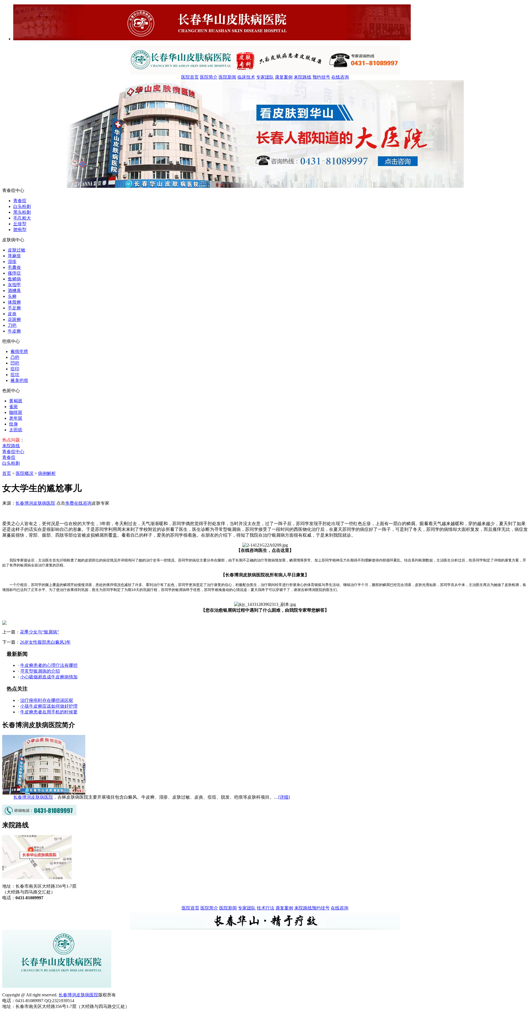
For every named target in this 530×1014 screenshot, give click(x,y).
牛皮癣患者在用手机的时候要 (49, 712)
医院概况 (24, 473)
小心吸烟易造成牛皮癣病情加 (49, 677)
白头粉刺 (22, 206)
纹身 (13, 424)
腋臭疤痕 (19, 380)
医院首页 (190, 77)
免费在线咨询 (78, 503)
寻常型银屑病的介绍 (40, 671)
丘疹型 (19, 223)
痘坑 (14, 374)
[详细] (284, 797)
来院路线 (302, 77)
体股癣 (14, 302)
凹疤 (14, 363)
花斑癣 (14, 319)
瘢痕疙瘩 (19, 351)
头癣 (12, 296)
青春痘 (19, 200)
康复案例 (284, 77)
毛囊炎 (14, 267)
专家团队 (265, 77)
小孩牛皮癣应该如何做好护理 (49, 706)
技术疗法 (265, 908)
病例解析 (47, 473)
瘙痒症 (14, 273)
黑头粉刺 (22, 212)
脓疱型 (19, 229)
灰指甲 (14, 284)
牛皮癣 (14, 331)
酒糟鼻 (14, 290)
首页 (6, 473)
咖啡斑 (15, 412)
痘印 (14, 368)
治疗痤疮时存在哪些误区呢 (46, 700)
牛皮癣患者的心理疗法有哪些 (49, 665)
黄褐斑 (15, 400)
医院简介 (209, 77)
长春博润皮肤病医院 (35, 503)
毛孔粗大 (22, 218)
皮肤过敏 (16, 250)
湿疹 (12, 261)
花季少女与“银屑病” (39, 632)
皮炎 (12, 313)
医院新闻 (227, 77)
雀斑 (13, 406)
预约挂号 (321, 77)
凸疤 (14, 357)
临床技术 (246, 77)
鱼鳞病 (14, 279)
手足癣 (14, 308)
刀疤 (12, 325)
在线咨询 (340, 77)
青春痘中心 (13, 451)
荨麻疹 (14, 255)
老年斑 (15, 418)
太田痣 (15, 429)
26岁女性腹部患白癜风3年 (45, 642)
